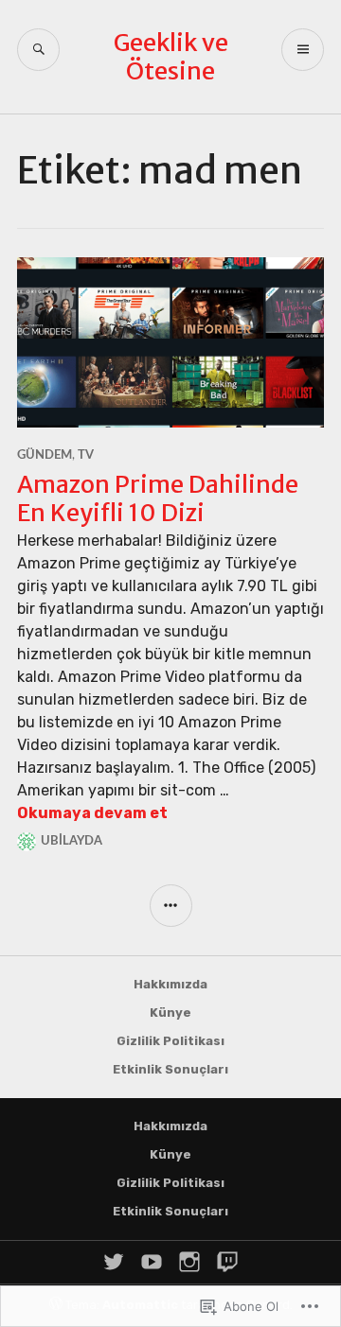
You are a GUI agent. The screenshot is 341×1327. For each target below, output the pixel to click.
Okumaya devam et (92, 813)
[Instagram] (189, 1262)
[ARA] (38, 49)
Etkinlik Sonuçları (170, 1069)
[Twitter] (113, 1262)
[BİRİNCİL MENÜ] (302, 49)
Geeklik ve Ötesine (171, 56)
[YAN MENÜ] (171, 905)
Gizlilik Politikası (170, 1041)
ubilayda (71, 841)
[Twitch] (227, 1262)
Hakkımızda (170, 984)
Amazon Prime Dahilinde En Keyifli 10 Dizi (157, 498)
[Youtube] (151, 1262)
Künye (170, 1012)
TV (86, 455)
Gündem (44, 455)
